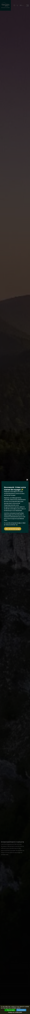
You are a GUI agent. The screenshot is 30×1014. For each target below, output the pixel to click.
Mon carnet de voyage (13, 529)
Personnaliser (21, 1010)
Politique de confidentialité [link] (15, 1012)
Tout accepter (10, 1010)
